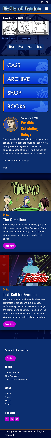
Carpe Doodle (12, 372)
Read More (9, 245)
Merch (8, 400)
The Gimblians (12, 376)
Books (8, 397)
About (8, 393)
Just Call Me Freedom (16, 379)
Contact (10, 358)
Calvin (5, 38)
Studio (8, 404)
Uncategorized (24, 38)
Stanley (13, 38)
